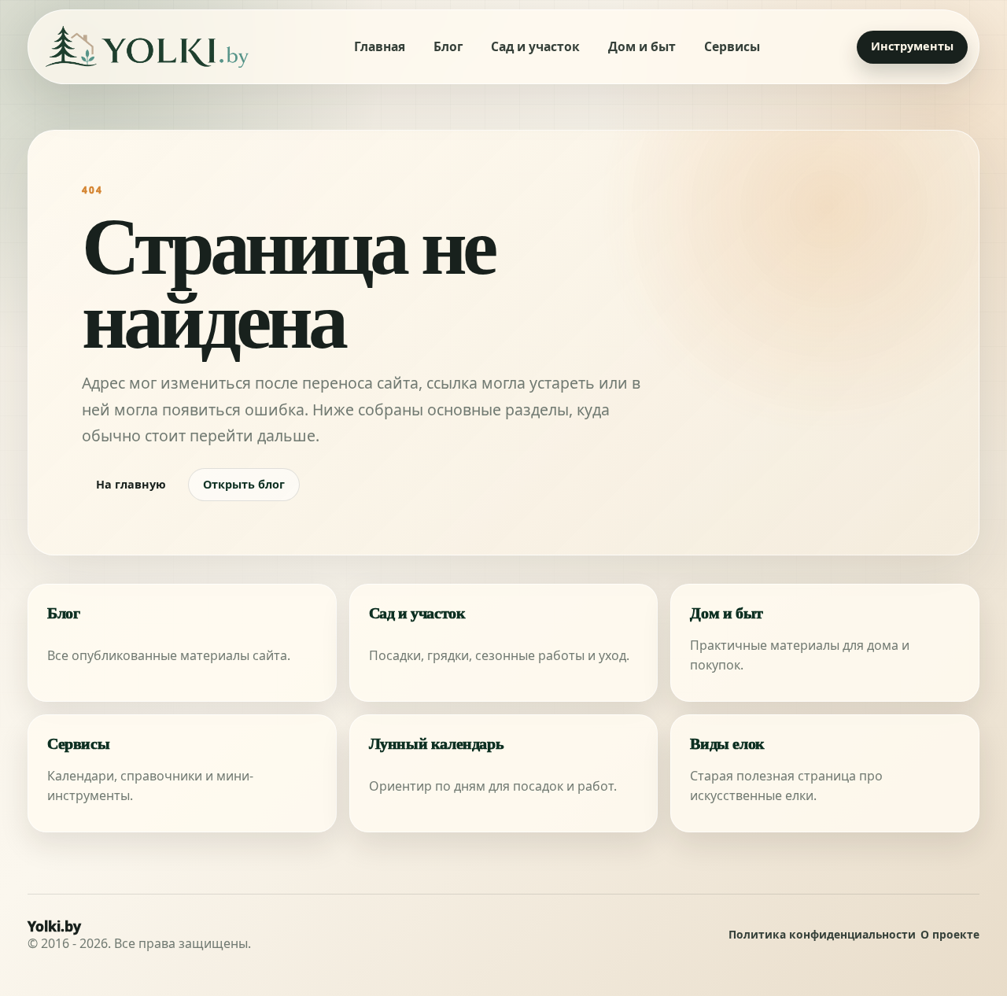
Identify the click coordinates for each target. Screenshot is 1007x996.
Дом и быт (642, 46)
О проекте (949, 935)
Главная (379, 46)
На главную (131, 484)
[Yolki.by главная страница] (147, 47)
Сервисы (732, 46)
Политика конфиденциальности (822, 935)
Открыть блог (244, 484)
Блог (448, 46)
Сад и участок (535, 46)
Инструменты (912, 46)
